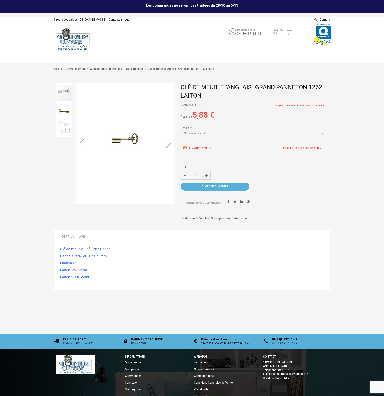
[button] (82, 143)
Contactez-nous (119, 19)
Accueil (58, 68)
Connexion (131, 382)
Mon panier (132, 369)
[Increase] (206, 175)
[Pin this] (248, 202)
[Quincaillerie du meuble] (73, 39)
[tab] (68, 237)
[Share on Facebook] (228, 202)
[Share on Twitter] (235, 202)
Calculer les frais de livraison (301, 148)
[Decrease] (185, 175)
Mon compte (133, 362)
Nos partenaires (204, 369)
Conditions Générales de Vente (213, 382)
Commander (133, 375)
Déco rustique (135, 68)
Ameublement (76, 68)
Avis (82, 236)
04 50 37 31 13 (249, 33)
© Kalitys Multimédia (276, 378)
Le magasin (201, 362)
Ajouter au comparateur (203, 202)
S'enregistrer (133, 389)
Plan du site (201, 389)
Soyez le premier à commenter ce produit (300, 105)
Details (68, 236)
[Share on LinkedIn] (242, 202)
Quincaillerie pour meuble (106, 68)
